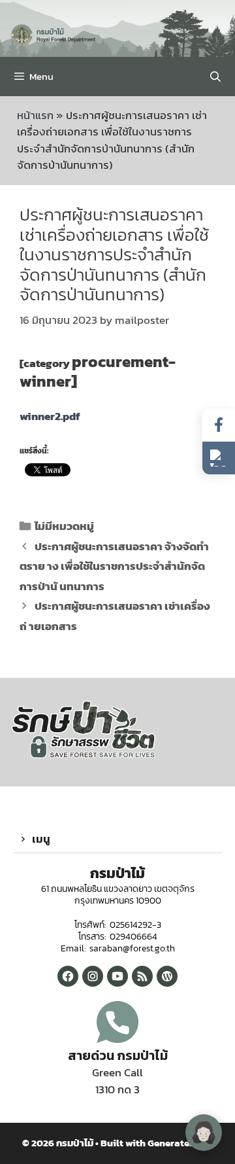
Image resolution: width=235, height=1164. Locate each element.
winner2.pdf (50, 416)
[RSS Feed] (142, 976)
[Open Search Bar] (215, 76)
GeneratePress (180, 1142)
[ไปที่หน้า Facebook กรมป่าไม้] (218, 425)
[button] (117, 839)
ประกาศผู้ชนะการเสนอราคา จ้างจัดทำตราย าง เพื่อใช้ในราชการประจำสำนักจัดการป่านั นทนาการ (114, 566)
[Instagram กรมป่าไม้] (92, 976)
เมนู (41, 838)
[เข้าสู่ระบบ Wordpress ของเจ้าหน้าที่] (167, 976)
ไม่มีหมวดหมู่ (64, 526)
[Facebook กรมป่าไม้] (67, 976)
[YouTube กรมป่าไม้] (117, 976)
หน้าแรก (35, 115)
